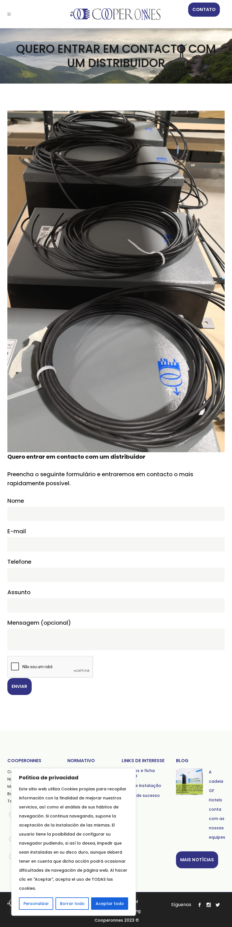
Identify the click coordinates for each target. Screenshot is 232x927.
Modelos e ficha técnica (138, 773)
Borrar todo (72, 903)
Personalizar (36, 903)
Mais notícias (197, 860)
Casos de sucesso (141, 795)
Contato (204, 9)
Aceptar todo (110, 903)
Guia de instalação (141, 785)
